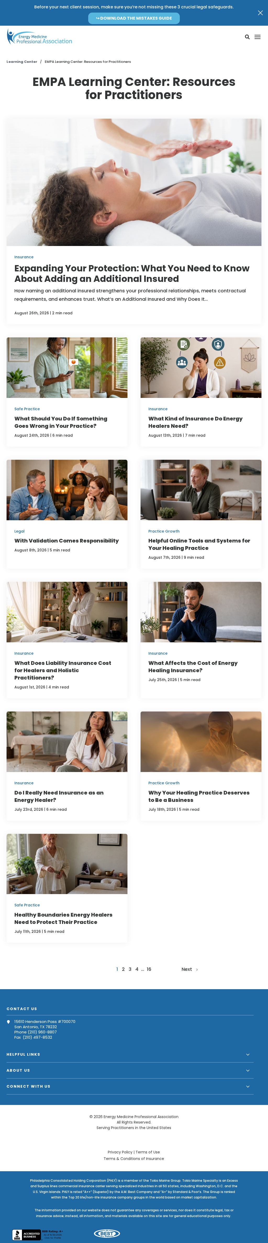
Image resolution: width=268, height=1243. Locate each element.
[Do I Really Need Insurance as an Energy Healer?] (67, 766)
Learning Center (22, 61)
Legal (19, 531)
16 (149, 969)
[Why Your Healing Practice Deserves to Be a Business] (201, 766)
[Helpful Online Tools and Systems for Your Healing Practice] (201, 514)
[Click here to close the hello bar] (260, 12)
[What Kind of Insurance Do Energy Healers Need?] (201, 392)
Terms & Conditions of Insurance (134, 1158)
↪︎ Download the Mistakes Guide (134, 18)
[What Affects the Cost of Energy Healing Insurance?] (201, 640)
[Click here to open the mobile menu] (257, 37)
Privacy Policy (120, 1152)
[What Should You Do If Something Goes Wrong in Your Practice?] (67, 392)
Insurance (24, 257)
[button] (247, 37)
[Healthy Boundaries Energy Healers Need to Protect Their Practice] (67, 888)
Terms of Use (148, 1152)
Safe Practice (27, 409)
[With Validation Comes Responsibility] (67, 514)
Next (189, 969)
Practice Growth (164, 531)
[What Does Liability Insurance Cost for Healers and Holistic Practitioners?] (67, 640)
